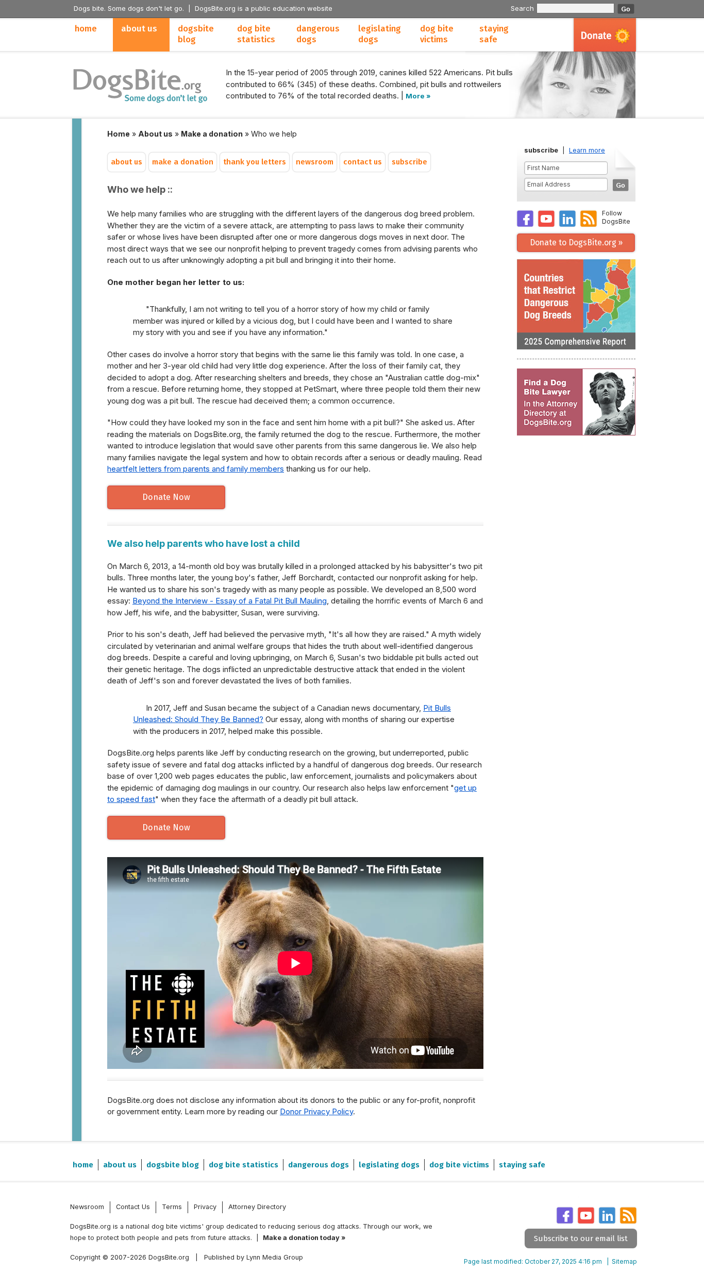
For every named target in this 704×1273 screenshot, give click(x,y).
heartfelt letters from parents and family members (195, 469)
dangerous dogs (318, 34)
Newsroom (87, 1207)
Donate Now (166, 497)
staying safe (494, 34)
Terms (172, 1207)
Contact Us (133, 1207)
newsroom (314, 162)
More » (418, 96)
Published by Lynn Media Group (253, 1257)
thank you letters (254, 162)
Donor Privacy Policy (316, 1111)
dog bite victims (437, 34)
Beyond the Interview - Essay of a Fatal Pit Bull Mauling (229, 601)
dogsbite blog (196, 34)
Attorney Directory (257, 1207)
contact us (362, 162)
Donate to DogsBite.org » (576, 242)
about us (139, 29)
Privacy (205, 1207)
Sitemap (624, 1261)
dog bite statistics (256, 34)
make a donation (182, 162)
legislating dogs (379, 34)
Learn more (587, 150)
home (86, 29)
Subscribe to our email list (581, 1238)
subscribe (409, 162)
